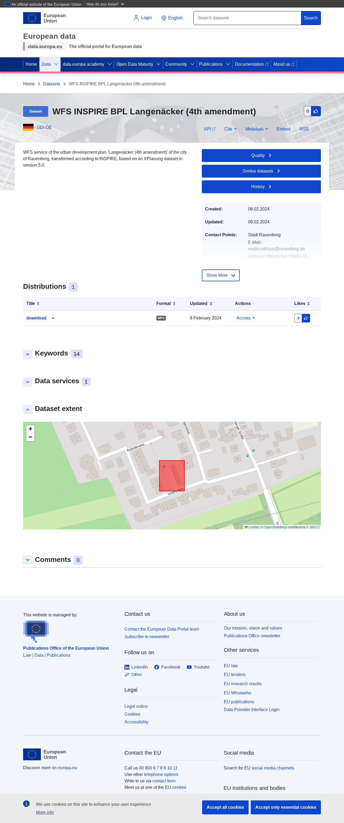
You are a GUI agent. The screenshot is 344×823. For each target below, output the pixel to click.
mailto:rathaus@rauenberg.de (276, 249)
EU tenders (234, 674)
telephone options (161, 774)
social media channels (273, 768)
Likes (299, 303)
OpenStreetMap (275, 527)
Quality (258, 155)
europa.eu (67, 767)
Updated (198, 303)
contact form (163, 781)
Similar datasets (258, 171)
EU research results (242, 683)
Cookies (132, 714)
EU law (231, 665)
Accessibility (136, 722)
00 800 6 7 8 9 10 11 (158, 768)
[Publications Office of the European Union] (70, 630)
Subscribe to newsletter (146, 636)
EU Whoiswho (237, 693)
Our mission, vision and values (253, 628)
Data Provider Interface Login (252, 709)
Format (163, 303)
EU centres (175, 787)
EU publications (239, 701)
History (258, 186)
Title (30, 303)
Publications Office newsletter (252, 636)
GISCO (314, 527)
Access (243, 318)
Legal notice (136, 706)
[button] (106, 4)
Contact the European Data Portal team (161, 629)
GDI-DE (44, 127)
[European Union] (70, 754)
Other (136, 674)
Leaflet (253, 527)
